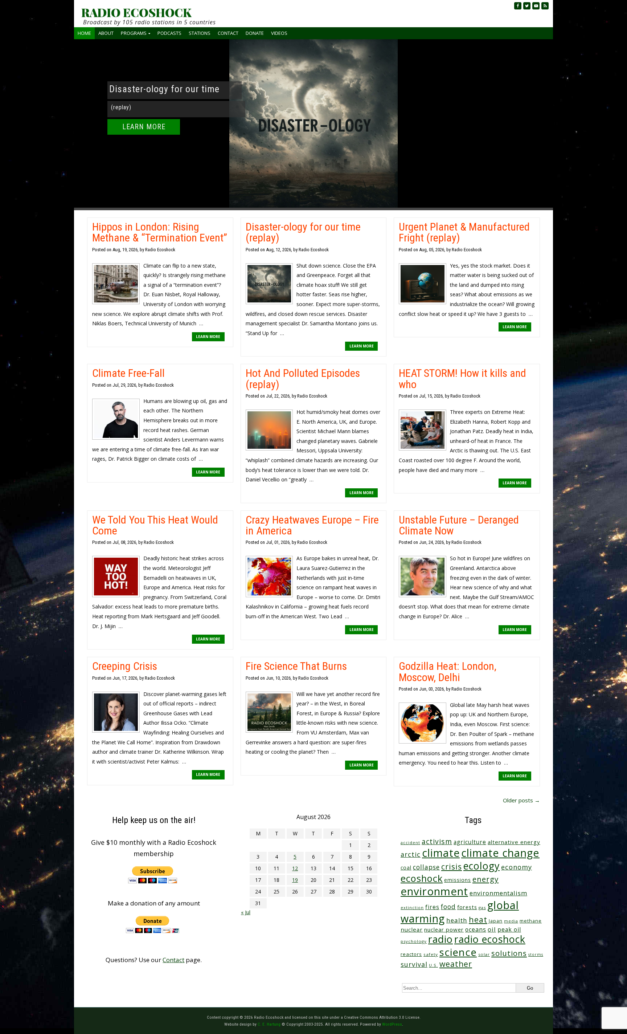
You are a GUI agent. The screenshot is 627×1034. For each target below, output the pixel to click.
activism (437, 841)
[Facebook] (517, 5)
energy (485, 879)
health (456, 920)
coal (406, 867)
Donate (255, 33)
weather (455, 963)
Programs (134, 33)
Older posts (521, 800)
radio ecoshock (489, 939)
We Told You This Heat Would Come (155, 525)
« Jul (245, 912)
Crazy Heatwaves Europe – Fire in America (312, 525)
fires (432, 907)
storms (535, 954)
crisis (451, 866)
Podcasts (169, 33)
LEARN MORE (208, 336)
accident (410, 842)
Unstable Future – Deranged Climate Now (459, 525)
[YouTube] (536, 5)
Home (84, 33)
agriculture (470, 842)
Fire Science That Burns (296, 666)
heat (478, 919)
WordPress (392, 1024)
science (458, 952)
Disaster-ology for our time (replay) (303, 232)
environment (434, 891)
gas (482, 907)
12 (295, 868)
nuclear (412, 929)
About (106, 33)
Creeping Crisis (124, 666)
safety (430, 954)
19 (295, 879)
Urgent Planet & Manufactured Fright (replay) (464, 232)
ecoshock (422, 878)
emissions (457, 879)
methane (531, 921)
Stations (199, 33)
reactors (411, 954)
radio (440, 939)
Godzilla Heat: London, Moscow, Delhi (447, 671)
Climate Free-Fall (128, 373)
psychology (414, 941)
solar (484, 954)
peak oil (509, 929)
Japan (496, 921)
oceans (475, 929)
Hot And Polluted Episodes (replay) (303, 378)
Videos (279, 33)
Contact (228, 33)
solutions (509, 953)
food (448, 906)
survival (414, 964)
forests (467, 907)
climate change (500, 853)
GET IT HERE (144, 139)
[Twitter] (526, 5)
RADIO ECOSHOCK (136, 12)
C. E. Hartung (269, 1024)
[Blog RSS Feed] (545, 5)
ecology (481, 865)
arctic (411, 854)
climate (441, 853)
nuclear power (444, 929)
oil (492, 929)
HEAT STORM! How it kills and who (462, 378)
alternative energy (514, 842)
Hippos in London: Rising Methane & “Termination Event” (159, 232)
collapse (426, 867)
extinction (412, 907)
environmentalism (498, 893)
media (511, 921)
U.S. (433, 965)
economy (516, 867)
